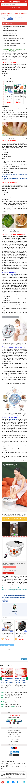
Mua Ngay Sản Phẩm (8, 573)
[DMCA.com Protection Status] (14, 755)
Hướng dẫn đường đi (14, 739)
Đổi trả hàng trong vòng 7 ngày (14, 732)
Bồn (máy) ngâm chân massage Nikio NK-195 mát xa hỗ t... (21, 635)
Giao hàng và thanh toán (14, 730)
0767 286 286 (18, 697)
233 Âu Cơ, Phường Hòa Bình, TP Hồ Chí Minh (16, 692)
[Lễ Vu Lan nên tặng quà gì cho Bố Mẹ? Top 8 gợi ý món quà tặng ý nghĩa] (7, 672)
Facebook (10, 18)
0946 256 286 (18, 706)
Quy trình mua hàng (14, 734)
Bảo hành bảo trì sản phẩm (14, 737)
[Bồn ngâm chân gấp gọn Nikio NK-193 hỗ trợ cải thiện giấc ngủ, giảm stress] (7, 626)
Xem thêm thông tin (14, 614)
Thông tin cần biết (14, 741)
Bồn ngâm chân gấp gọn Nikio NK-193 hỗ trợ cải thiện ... (7, 635)
